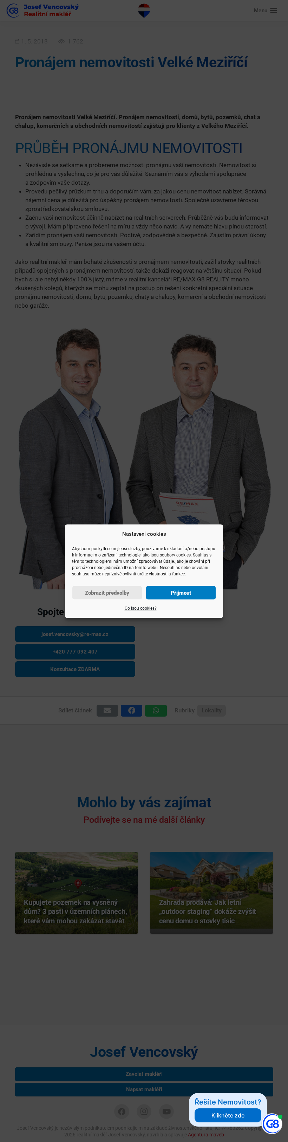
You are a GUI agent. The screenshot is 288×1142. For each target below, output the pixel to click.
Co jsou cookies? (141, 608)
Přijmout (181, 592)
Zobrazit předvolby (107, 592)
